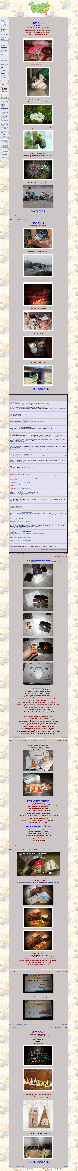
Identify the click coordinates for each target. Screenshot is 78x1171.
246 (27, 1168)
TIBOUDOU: (4, 102)
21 (6, 143)
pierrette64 (13, 459)
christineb (13, 482)
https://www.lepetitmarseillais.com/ (38, 745)
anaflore (12, 427)
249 (34, 1168)
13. (10, 497)
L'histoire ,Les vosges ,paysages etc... (4, 60)
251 (4, 82)
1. (10, 402)
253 (43, 1168)
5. (10, 434)
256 (50, 1168)
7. (10, 454)
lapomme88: (3, 105)
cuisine (2, 57)
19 (4, 143)
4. (10, 427)
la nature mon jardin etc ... (21, 553)
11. (10, 482)
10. (10, 474)
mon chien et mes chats (20, 215)
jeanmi (12, 464)
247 (29, 1168)
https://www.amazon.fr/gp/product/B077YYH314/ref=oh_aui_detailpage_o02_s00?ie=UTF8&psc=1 (38, 561)
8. (10, 459)
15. (10, 512)
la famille (2, 62)
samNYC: (4, 118)
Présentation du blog (4, 34)
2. (10, 413)
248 (32, 1168)
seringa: (3, 110)
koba (12, 413)
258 (55, 1168)
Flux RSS (5, 97)
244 (23, 1168)
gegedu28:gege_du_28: (5, 124)
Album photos (3, 37)
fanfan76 (12, 420)
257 (52, 1168)
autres (2, 67)
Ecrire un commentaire (53, 399)
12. (10, 488)
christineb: (4, 108)
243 (20, 1168)
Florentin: (4, 115)
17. (10, 531)
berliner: (4, 128)
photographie (3, 48)
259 (57, 1168)
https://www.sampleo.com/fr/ (38, 879)
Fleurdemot (13, 454)
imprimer (10, 215)
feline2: (4, 121)
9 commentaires (65, 215)
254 (45, 1168)
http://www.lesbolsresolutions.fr (38, 997)
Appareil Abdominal (38, 688)
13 (5, 142)
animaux (2, 55)
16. (10, 521)
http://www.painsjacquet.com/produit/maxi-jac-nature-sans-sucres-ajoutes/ (38, 882)
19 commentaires (65, 553)
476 (60, 1168)
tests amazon (3, 68)
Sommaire (2, 39)
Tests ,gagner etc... (4, 47)
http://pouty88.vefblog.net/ (26, 427)
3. (10, 420)
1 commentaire (65, 967)
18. (10, 540)
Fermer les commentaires (62, 399)
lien (13, 215)
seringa (12, 531)
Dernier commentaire (44, 399)
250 (36, 1168)
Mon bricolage (3, 70)
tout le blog (3, 73)
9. (10, 464)
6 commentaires (65, 845)
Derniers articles (3, 35)
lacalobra (13, 474)
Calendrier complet (4, 147)
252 (41, 1168)
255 (48, 1168)
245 (25, 1168)
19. (10, 545)
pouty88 (26, 215)
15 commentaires (65, 1166)
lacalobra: (4, 113)
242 (18, 1168)
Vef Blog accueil (5, 136)
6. (10, 444)
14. (10, 505)
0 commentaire (65, 1024)
